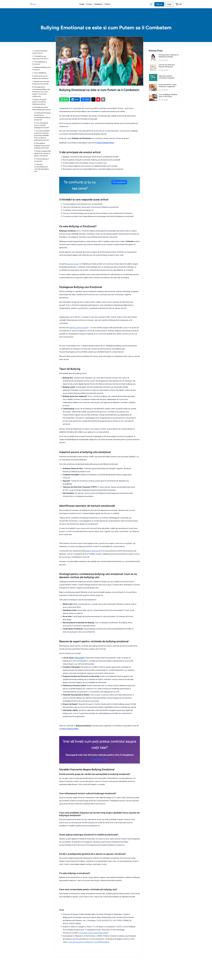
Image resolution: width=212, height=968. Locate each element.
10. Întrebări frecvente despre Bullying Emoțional (41, 108)
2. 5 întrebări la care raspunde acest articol (40, 57)
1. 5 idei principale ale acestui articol (39, 52)
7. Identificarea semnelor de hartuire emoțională (41, 83)
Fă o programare (119, 182)
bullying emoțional (93, 551)
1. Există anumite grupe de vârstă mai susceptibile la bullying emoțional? (42, 116)
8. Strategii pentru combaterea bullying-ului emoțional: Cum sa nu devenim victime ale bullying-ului (41, 91)
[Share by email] (103, 99)
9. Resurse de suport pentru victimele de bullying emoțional (39, 102)
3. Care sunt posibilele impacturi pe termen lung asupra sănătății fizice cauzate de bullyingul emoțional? (41, 135)
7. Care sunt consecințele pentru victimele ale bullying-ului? (41, 167)
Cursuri (89, 4)
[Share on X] (93, 99)
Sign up (159, 4)
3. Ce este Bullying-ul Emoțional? (39, 63)
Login (169, 4)
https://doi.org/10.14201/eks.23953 (93, 933)
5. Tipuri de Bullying (39, 73)
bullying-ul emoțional (77, 328)
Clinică (107, 4)
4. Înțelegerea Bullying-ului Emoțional (41, 68)
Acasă (81, 4)
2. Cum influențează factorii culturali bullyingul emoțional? (41, 125)
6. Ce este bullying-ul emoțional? (41, 160)
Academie (98, 4)
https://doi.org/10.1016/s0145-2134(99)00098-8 (88, 942)
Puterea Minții (99, 759)
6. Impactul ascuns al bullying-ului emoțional (40, 77)
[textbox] (99, 527)
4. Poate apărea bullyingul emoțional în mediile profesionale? (42, 145)
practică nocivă (72, 264)
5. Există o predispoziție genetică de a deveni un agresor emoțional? (42, 153)
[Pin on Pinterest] (98, 99)
